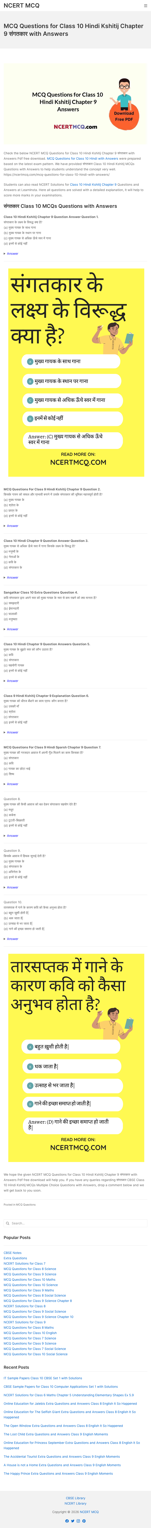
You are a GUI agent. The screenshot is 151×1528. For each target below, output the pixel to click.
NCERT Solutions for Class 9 (25, 1322)
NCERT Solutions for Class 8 (24, 1306)
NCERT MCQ (89, 1512)
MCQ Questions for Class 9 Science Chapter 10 (38, 1317)
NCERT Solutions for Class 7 (24, 1263)
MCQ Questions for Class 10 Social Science (36, 1354)
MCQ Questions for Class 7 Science (30, 1338)
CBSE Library (75, 1498)
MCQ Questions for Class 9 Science (30, 1274)
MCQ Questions (26, 1204)
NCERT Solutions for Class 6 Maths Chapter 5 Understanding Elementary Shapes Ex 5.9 (69, 1395)
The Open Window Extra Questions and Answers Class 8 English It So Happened (63, 1426)
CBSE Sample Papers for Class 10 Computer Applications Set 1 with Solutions (61, 1386)
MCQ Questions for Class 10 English (30, 1333)
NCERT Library (75, 1503)
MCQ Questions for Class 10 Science (31, 1285)
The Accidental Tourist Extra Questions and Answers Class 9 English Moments (62, 1456)
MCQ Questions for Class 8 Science (30, 1269)
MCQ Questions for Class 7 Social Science (35, 1349)
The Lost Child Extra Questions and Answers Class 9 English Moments (56, 1434)
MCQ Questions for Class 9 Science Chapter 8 (38, 1301)
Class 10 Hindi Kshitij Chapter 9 (93, 184)
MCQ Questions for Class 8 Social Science (35, 1295)
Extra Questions (15, 1258)
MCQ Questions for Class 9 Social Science (35, 1311)
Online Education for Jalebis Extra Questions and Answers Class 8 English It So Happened (70, 1403)
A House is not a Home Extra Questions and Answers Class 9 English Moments (62, 1465)
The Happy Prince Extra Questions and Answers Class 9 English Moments (58, 1473)
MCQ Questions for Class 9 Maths (29, 1290)
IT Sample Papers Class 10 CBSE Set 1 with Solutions (43, 1378)
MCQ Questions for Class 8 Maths (29, 1327)
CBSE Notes (13, 1253)
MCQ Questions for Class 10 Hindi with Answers (82, 158)
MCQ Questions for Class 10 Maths (29, 1279)
